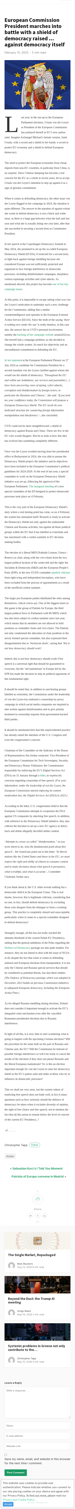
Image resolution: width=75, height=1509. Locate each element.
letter (42, 775)
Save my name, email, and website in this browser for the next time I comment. (37, 1461)
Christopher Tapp (21, 1145)
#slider (10, 1156)
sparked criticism (60, 572)
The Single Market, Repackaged (31, 1255)
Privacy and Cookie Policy (19, 1499)
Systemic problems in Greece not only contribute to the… (36, 1348)
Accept (8, 1504)
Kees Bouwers (25, 1263)
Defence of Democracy (17, 947)
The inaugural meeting (41, 486)
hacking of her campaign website (35, 334)
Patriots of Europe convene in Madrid (38, 1176)
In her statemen (13, 360)
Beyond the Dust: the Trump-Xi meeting (31, 1300)
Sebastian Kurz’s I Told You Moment (37, 1168)
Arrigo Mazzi (24, 1311)
